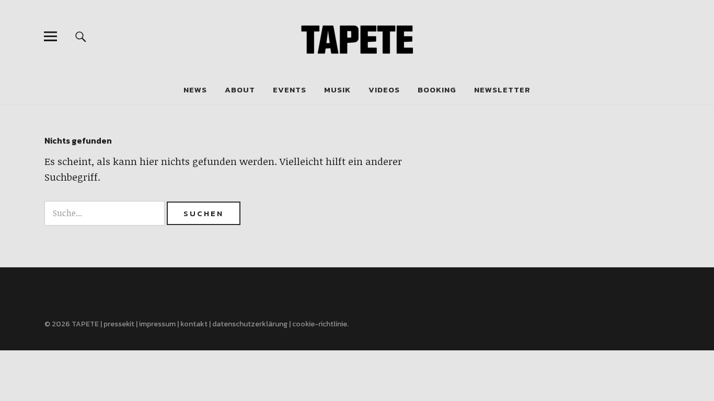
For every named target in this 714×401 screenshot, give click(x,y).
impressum (157, 324)
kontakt (194, 324)
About (240, 90)
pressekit (118, 324)
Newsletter (502, 90)
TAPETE (85, 324)
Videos (384, 90)
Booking (437, 90)
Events (289, 90)
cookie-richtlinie (319, 324)
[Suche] (81, 36)
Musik (337, 90)
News (195, 90)
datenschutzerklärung (249, 324)
